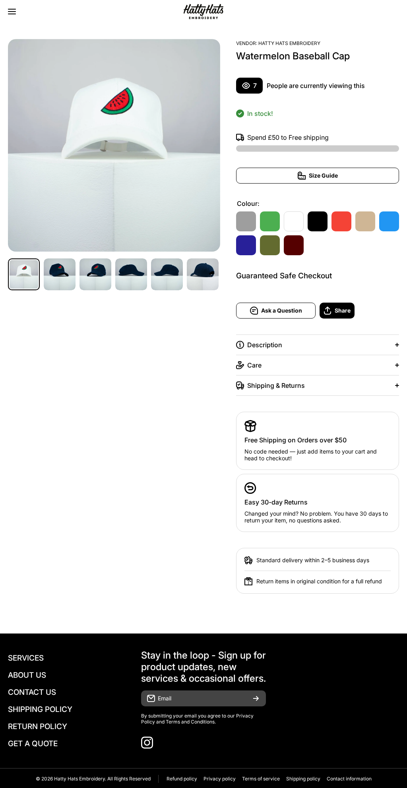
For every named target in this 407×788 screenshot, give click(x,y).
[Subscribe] (256, 698)
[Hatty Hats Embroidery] (203, 11)
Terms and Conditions (190, 722)
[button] (359, 311)
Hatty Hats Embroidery (289, 43)
